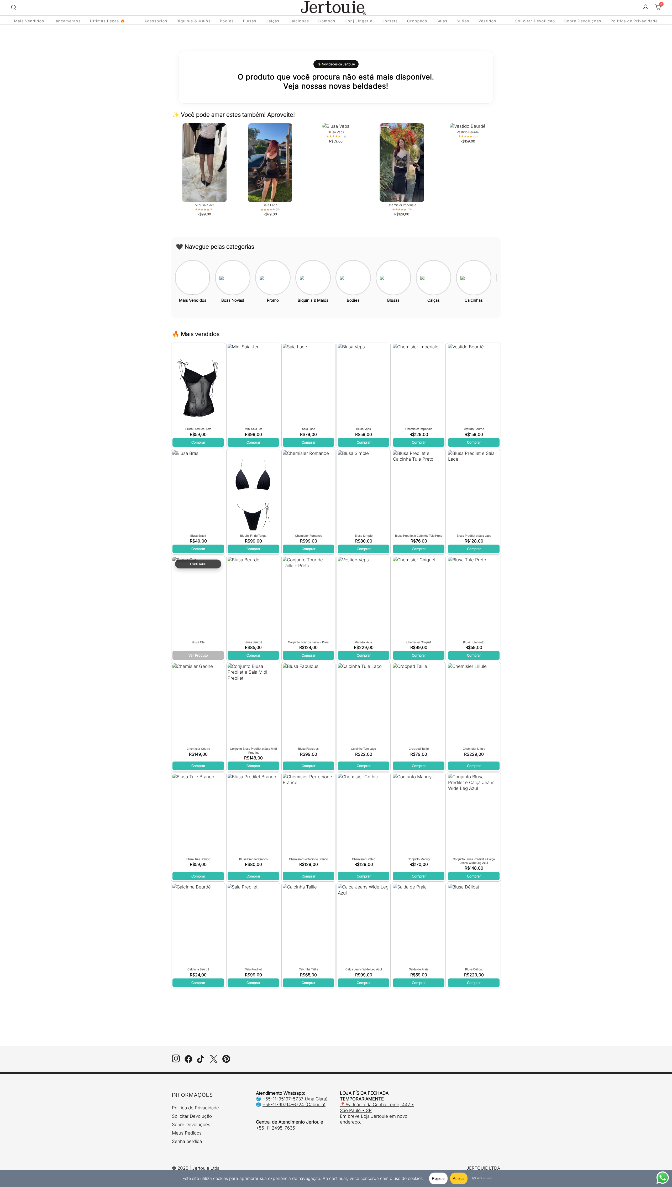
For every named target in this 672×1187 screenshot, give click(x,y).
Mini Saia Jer (253, 429)
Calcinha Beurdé (198, 969)
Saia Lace (308, 429)
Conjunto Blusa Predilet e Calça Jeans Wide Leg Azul (474, 861)
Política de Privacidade (634, 21)
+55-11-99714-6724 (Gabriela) (294, 1104)
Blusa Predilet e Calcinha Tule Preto (418, 535)
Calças (273, 21)
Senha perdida (187, 1141)
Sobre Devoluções (582, 21)
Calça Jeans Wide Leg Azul (363, 969)
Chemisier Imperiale (418, 429)
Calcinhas (299, 21)
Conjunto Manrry (419, 859)
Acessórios (155, 21)
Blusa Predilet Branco (253, 859)
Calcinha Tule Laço (363, 748)
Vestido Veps (363, 642)
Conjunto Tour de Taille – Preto (308, 642)
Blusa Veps (363, 429)
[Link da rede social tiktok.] (201, 1061)
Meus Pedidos (187, 1133)
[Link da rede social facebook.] (188, 1061)
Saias (442, 21)
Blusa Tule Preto (474, 642)
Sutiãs (463, 21)
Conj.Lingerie (358, 21)
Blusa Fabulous (308, 748)
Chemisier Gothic (363, 859)
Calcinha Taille (308, 969)
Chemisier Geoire (198, 748)
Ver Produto (198, 655)
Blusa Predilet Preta (198, 429)
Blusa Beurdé (253, 642)
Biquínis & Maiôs (194, 21)
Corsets (390, 21)
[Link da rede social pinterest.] (226, 1061)
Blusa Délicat (473, 969)
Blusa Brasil (198, 535)
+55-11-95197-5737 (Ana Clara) (295, 1098)
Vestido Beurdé (474, 429)
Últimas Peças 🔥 (107, 21)
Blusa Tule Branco (198, 859)
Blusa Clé (198, 642)
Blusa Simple (363, 535)
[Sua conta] (645, 7)
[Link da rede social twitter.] (214, 1061)
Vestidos (487, 21)
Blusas (249, 21)
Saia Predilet (253, 969)
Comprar (198, 442)
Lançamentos (67, 21)
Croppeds (417, 21)
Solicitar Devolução (535, 21)
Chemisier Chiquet (418, 642)
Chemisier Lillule (474, 748)
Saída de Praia (418, 969)
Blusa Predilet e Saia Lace (474, 535)
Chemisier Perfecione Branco (308, 859)
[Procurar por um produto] (13, 7)
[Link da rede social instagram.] (176, 1061)
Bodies (227, 21)
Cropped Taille (419, 748)
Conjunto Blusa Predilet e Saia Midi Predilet (253, 750)
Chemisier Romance (308, 535)
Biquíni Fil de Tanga (253, 535)
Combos (326, 21)
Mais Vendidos (29, 21)
